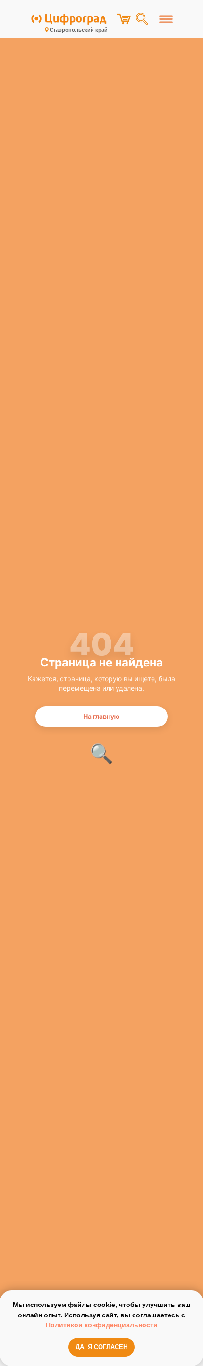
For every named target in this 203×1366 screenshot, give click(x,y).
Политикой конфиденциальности (102, 1325)
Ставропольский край (79, 30)
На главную (101, 716)
